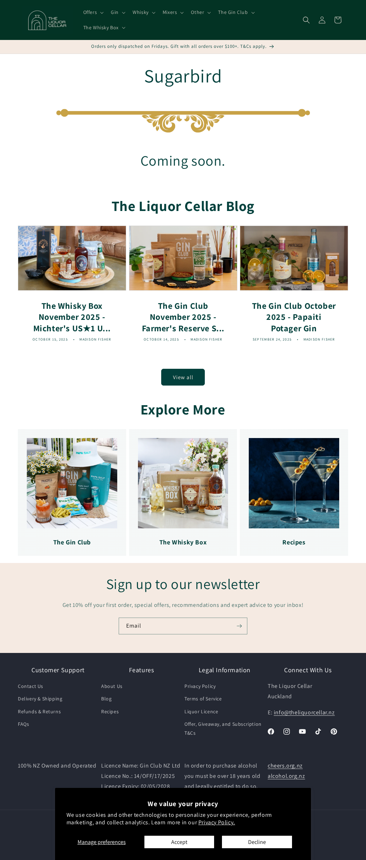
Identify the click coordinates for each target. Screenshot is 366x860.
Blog (106, 698)
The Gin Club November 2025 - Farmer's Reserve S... (183, 316)
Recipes (110, 711)
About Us (112, 686)
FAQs (23, 724)
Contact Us (30, 686)
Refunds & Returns (39, 711)
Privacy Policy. (216, 822)
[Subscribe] (239, 626)
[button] (93, 12)
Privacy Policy (200, 686)
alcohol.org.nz (286, 776)
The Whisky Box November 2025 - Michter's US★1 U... (72, 316)
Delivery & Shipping (40, 698)
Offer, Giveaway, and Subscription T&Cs (223, 728)
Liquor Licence (201, 711)
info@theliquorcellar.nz (304, 712)
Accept (179, 842)
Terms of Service (203, 698)
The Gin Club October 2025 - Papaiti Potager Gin (294, 316)
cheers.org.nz (285, 765)
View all (183, 377)
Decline (257, 842)
